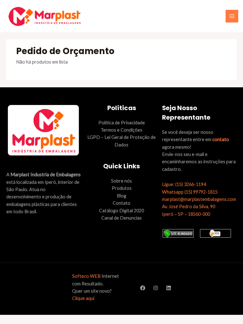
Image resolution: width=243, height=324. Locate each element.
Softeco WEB (86, 276)
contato (220, 139)
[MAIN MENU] (232, 16)
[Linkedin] (168, 287)
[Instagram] (155, 287)
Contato (121, 203)
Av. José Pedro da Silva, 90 (188, 206)
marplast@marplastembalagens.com (199, 199)
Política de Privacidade (121, 122)
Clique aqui (83, 298)
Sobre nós (121, 181)
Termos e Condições (121, 130)
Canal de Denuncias (121, 218)
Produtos (122, 188)
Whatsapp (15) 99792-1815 (190, 192)
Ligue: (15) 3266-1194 (184, 184)
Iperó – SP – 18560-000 (186, 214)
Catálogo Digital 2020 (121, 210)
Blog (121, 195)
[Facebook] (142, 287)
